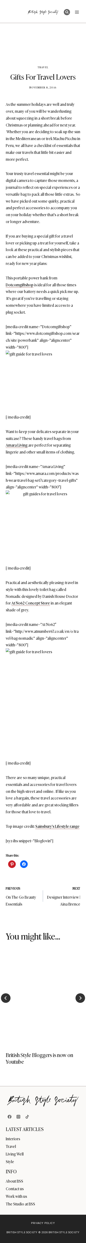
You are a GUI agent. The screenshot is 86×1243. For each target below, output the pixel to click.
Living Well (15, 1154)
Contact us (15, 1188)
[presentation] (43, 996)
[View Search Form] (67, 12)
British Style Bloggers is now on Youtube (39, 1058)
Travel (43, 67)
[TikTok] (27, 1117)
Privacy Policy (43, 1223)
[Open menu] (76, 12)
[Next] (80, 998)
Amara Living (16, 445)
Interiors (13, 1138)
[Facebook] (9, 1117)
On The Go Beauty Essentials (21, 896)
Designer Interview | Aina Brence (63, 896)
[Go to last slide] (6, 998)
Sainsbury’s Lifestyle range (57, 826)
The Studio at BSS (20, 1204)
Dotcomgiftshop (19, 285)
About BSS (14, 1181)
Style (10, 1161)
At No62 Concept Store (30, 603)
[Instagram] (18, 1117)
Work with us (16, 1196)
